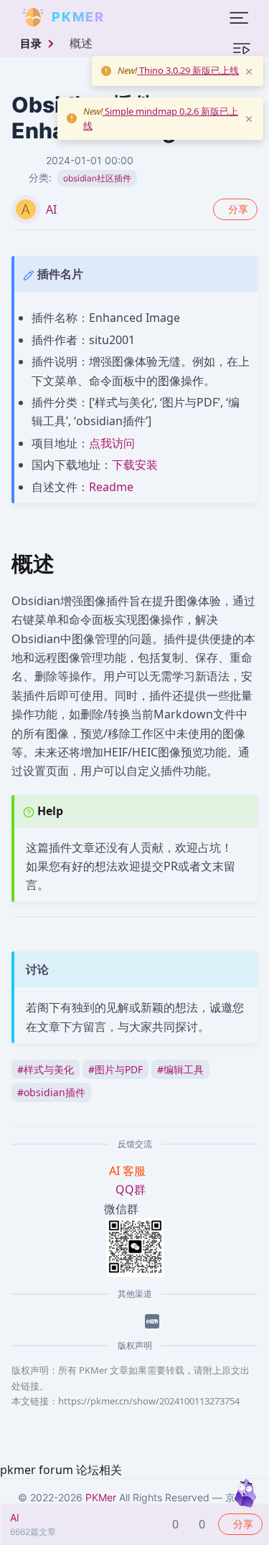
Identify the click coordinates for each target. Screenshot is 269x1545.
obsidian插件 (51, 1092)
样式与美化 (45, 1069)
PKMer (100, 1497)
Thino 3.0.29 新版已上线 (188, 70)
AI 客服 (129, 1171)
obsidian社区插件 (97, 178)
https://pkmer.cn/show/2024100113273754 (149, 1400)
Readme (111, 487)
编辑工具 (180, 1069)
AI (51, 209)
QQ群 (130, 1189)
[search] (139, 17)
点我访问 (112, 443)
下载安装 (135, 464)
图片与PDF (115, 1069)
